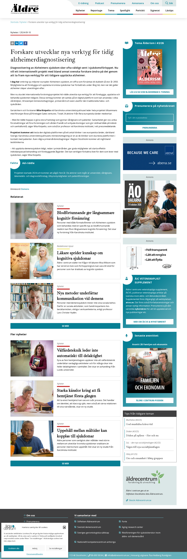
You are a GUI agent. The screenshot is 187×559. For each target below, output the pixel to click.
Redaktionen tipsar (65, 246)
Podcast (99, 3)
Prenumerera (118, 3)
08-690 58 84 (97, 555)
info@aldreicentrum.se (118, 555)
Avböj (34, 548)
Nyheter (80, 10)
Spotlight (125, 10)
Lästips (169, 10)
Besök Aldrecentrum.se (140, 500)
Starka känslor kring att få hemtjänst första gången (78, 393)
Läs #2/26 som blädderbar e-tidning (150, 92)
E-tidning (83, 3)
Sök (171, 3)
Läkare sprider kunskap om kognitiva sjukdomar (80, 255)
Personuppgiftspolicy (35, 554)
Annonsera (138, 3)
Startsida (14, 22)
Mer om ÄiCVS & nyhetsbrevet (150, 321)
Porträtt (140, 10)
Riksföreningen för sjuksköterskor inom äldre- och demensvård (141, 534)
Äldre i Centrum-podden (149, 400)
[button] (64, 527)
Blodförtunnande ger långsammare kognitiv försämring (85, 215)
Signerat (155, 10)
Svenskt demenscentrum (89, 527)
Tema (111, 10)
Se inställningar (55, 548)
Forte (124, 521)
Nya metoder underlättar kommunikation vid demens (80, 295)
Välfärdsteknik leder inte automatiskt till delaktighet (80, 353)
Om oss (154, 3)
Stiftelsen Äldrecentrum (88, 521)
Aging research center (132, 527)
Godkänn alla (13, 548)
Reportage (96, 10)
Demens (25, 189)
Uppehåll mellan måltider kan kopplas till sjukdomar (82, 433)
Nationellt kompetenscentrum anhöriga (96, 542)
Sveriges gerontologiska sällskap (93, 532)
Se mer (65, 326)
